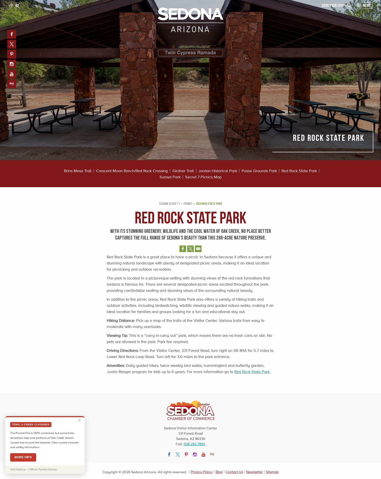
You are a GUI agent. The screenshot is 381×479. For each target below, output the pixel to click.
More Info (23, 457)
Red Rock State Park (299, 171)
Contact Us (234, 472)
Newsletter (254, 472)
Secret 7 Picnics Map (203, 177)
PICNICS (187, 203)
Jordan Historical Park (217, 171)
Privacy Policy (202, 472)
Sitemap (272, 472)
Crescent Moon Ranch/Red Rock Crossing (132, 171)
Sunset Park (170, 177)
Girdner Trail (183, 171)
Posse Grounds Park (259, 171)
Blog (219, 472)
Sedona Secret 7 (169, 203)
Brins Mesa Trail (78, 171)
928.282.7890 (194, 444)
